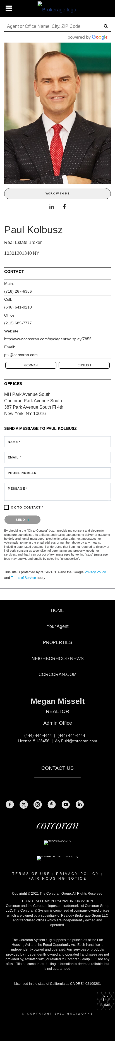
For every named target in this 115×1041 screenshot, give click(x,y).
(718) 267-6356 (18, 291)
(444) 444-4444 (38, 735)
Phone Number (22, 473)
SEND (21, 519)
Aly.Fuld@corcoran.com (76, 741)
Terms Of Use (31, 874)
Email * (14, 457)
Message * (18, 488)
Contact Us (57, 768)
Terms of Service (23, 578)
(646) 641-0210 (18, 307)
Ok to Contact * (27, 507)
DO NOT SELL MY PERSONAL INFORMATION (57, 901)
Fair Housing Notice (57, 878)
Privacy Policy (95, 572)
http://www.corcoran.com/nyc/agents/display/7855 (48, 339)
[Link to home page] (57, 8)
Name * (14, 441)
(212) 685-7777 (18, 323)
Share (106, 1005)
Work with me (57, 193)
